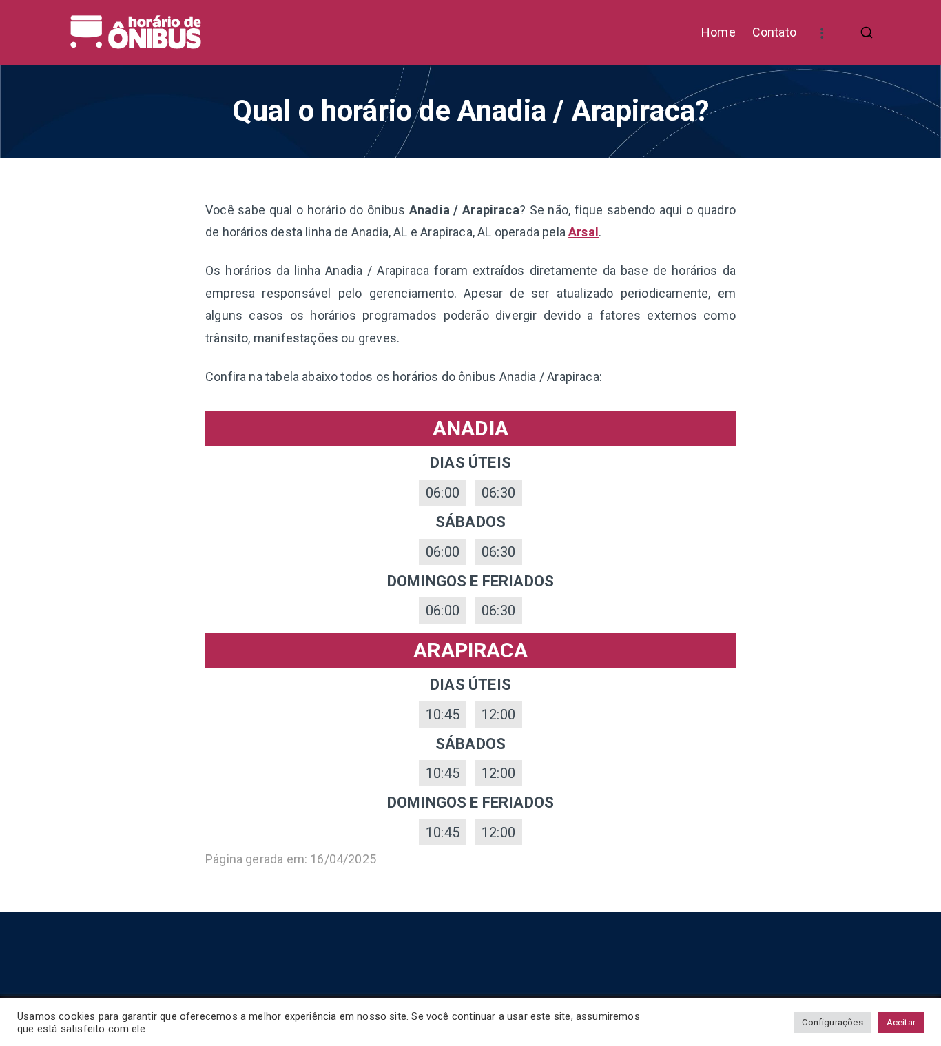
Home (718, 32)
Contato (774, 32)
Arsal (583, 232)
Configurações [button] (832, 1022)
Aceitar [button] (901, 1022)
